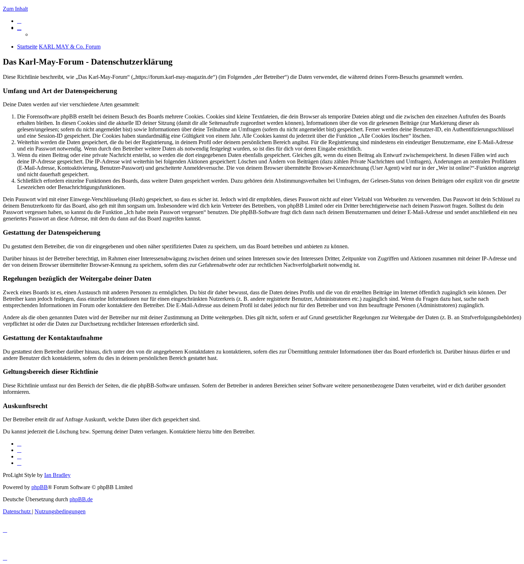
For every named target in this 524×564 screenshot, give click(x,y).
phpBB (39, 487)
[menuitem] (19, 21)
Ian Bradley (57, 475)
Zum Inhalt (15, 9)
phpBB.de (81, 499)
